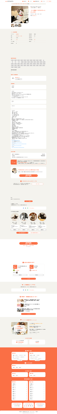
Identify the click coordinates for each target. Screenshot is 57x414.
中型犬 (17, 367)
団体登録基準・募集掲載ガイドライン (24, 162)
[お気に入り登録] (27, 22)
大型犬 (20, 367)
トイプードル (20, 355)
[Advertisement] (28, 50)
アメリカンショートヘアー (33, 358)
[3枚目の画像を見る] (19, 25)
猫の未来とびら (34, 15)
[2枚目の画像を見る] (16, 25)
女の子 (17, 39)
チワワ (25, 355)
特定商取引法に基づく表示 (26, 411)
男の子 (14, 375)
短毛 (34, 39)
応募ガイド (24, 245)
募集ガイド (27, 245)
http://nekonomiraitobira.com (16, 140)
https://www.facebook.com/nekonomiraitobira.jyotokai (19, 143)
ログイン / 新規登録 (49, 1)
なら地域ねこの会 (34, 270)
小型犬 (14, 367)
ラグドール (39, 358)
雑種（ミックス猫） (32, 355)
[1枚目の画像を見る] (12, 25)
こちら (39, 163)
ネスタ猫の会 (17, 270)
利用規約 (33, 245)
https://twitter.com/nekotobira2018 (16, 145)
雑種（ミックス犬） (15, 355)
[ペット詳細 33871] (17, 272)
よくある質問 (30, 245)
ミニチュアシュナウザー (16, 358)
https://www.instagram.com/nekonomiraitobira (18, 147)
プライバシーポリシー (32, 411)
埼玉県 (43, 60)
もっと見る (20, 360)
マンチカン (38, 355)
